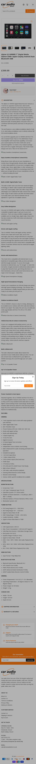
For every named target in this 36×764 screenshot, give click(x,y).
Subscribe (28, 386)
